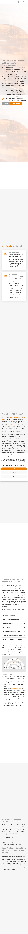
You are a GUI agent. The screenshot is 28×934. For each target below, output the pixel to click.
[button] (18, 2)
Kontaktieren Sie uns (7, 867)
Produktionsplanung (12, 424)
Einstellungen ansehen (14, 476)
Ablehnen (14, 472)
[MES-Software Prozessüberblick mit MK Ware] (14, 664)
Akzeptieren (14, 468)
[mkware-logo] (3, 2)
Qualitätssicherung (16, 688)
